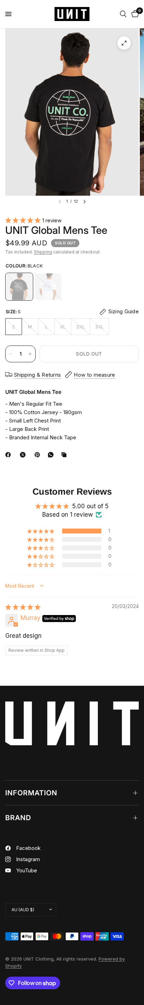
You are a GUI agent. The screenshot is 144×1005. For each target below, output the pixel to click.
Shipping (43, 251)
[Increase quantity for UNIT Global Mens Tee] (30, 354)
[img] (23, 606)
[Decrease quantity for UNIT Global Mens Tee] (11, 354)
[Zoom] (124, 43)
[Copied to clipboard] (65, 455)
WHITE (48, 287)
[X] (24, 455)
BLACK (19, 287)
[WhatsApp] (52, 455)
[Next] (85, 202)
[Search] (123, 14)
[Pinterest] (39, 455)
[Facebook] (9, 455)
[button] (23, 220)
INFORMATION (31, 793)
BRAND (18, 818)
